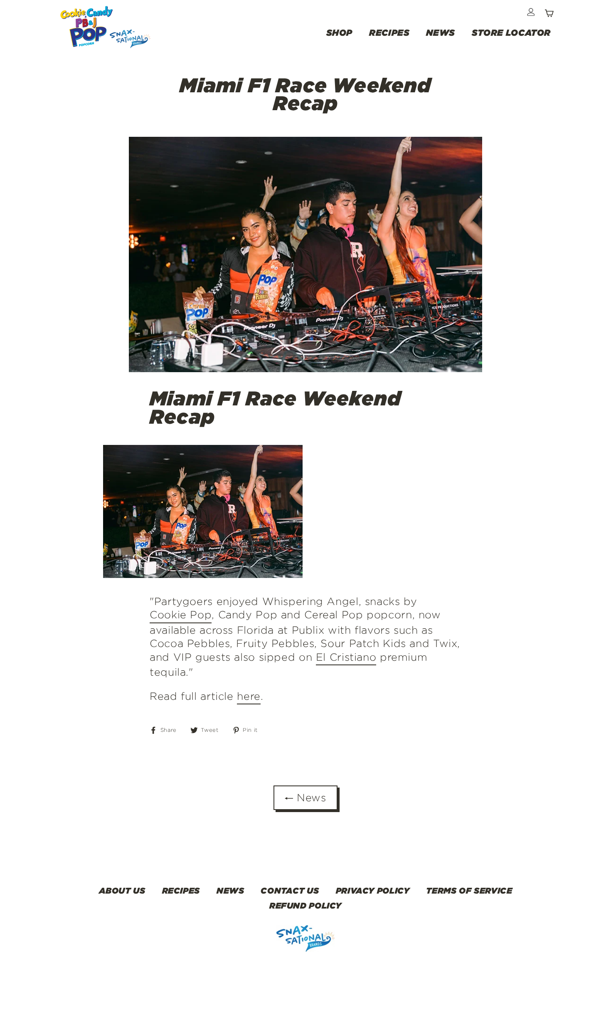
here (249, 696)
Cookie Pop (181, 614)
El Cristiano (346, 657)
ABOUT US (122, 890)
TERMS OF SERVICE (469, 890)
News (309, 797)
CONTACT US (290, 890)
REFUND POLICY (305, 905)
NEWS (440, 32)
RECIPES (389, 32)
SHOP (339, 32)
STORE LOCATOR (511, 32)
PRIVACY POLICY (373, 890)
